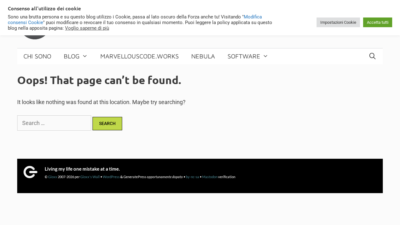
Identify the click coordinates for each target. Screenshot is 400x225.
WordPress (111, 177)
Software (244, 56)
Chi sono (37, 56)
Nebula (203, 56)
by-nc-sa (192, 177)
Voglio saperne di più (87, 28)
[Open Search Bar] (372, 56)
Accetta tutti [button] (377, 22)
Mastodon (210, 177)
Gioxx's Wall (90, 177)
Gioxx (52, 177)
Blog (72, 56)
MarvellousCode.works (139, 56)
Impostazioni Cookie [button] (338, 22)
